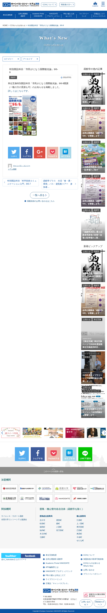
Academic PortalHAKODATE (38, 15)
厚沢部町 (80, 527)
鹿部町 (59, 520)
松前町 (42, 523)
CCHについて (89, 555)
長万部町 (60, 530)
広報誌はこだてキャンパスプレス (99, 15)
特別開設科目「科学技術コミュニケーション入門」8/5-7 (22, 182)
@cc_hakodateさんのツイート (13, 559)
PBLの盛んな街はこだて (68, 15)
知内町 (42, 530)
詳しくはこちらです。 (19, 91)
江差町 (79, 520)
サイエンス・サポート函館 (12, 516)
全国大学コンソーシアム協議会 (14, 519)
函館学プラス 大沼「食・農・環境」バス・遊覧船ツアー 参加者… (57, 184)
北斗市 (42, 520)
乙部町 (79, 530)
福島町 (42, 527)
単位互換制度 (7, 15)
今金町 (79, 537)
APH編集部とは (52, 567)
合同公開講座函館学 (23, 15)
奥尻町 (79, 534)
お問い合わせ (88, 570)
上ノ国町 (80, 523)
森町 (58, 523)
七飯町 (42, 537)
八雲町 (59, 527)
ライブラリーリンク (84, 15)
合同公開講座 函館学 (54, 559)
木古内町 (43, 534)
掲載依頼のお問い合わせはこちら (41, 201)
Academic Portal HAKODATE (57, 563)
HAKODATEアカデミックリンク (53, 16)
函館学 (13, 77)
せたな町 (80, 540)
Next (104, 432)
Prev (2, 432)
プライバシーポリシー (92, 574)
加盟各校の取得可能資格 (93, 559)
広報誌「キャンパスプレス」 (57, 583)
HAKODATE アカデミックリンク (59, 571)
